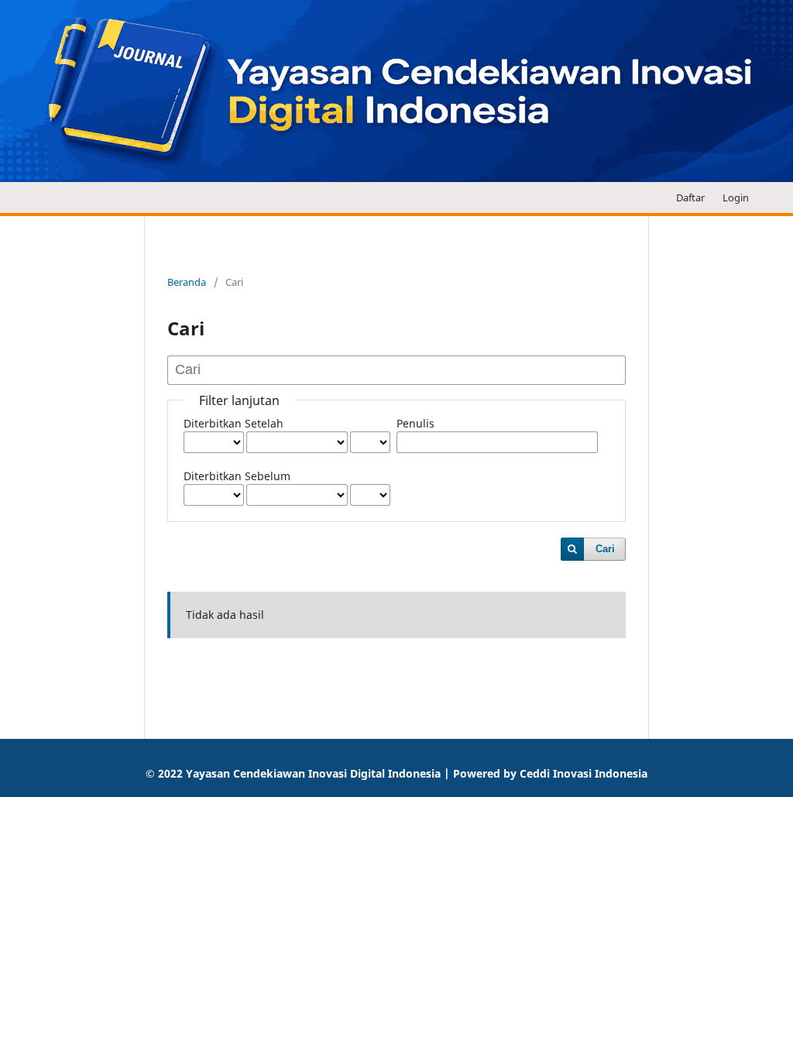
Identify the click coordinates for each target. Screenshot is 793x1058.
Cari (605, 549)
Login (736, 197)
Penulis (415, 423)
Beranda (186, 282)
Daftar (690, 197)
